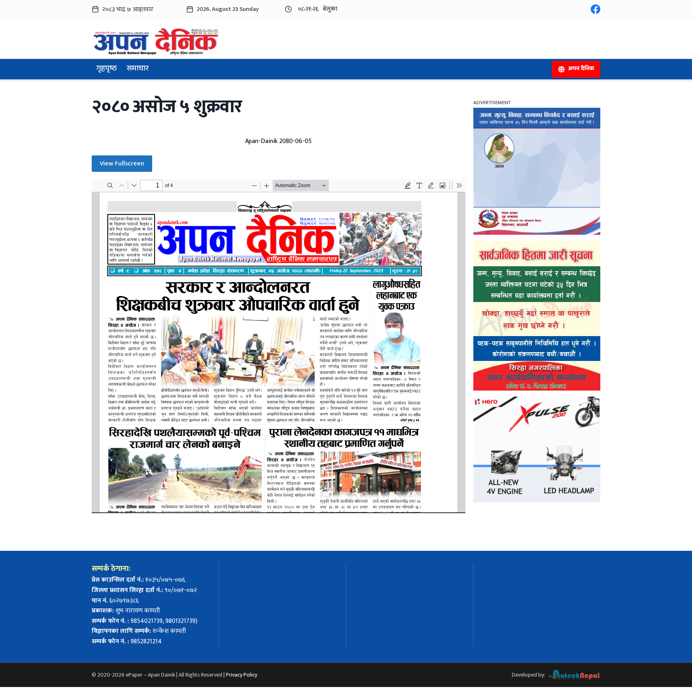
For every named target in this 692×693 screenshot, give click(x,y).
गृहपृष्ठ (107, 69)
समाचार (138, 69)
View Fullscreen (122, 163)
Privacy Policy (241, 674)
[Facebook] (595, 9)
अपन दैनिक (581, 69)
